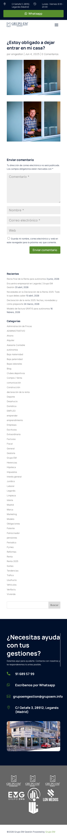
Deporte (11, 396)
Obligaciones (13, 523)
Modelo (10, 519)
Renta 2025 (12, 561)
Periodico (11, 542)
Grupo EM (12, 457)
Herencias (12, 462)
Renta (10, 556)
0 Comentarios (50, 54)
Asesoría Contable (16, 345)
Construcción (13, 387)
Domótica (11, 406)
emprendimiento (15, 420)
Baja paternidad (15, 359)
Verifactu (11, 589)
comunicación (14, 382)
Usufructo (12, 580)
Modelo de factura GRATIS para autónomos (28, 308)
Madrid (10, 504)
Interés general (14, 476)
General (11, 448)
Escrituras (12, 429)
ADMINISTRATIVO (16, 331)
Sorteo (10, 566)
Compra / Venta (14, 378)
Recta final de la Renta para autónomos (26, 279)
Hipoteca (11, 467)
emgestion (17, 54)
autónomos (12, 349)
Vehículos (11, 584)
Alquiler (10, 340)
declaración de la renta (18, 392)
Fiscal (10, 443)
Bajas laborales (14, 363)
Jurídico (11, 481)
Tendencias (12, 570)
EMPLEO (11, 410)
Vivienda (11, 594)
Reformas (11, 551)
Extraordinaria (14, 434)
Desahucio (12, 401)
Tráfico (10, 575)
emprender (12, 415)
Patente (11, 528)
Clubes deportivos (16, 373)
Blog (9, 368)
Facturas (11, 439)
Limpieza (11, 495)
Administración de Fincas (19, 326)
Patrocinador (13, 533)
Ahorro (10, 335)
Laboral (10, 486)
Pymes (10, 547)
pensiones (12, 537)
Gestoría (11, 453)
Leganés (11, 490)
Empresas (11, 425)
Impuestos (12, 472)
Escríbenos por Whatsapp (35, 685)
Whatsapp (35, 13)
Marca (10, 509)
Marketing (12, 514)
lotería (10, 500)
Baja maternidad (15, 354)
